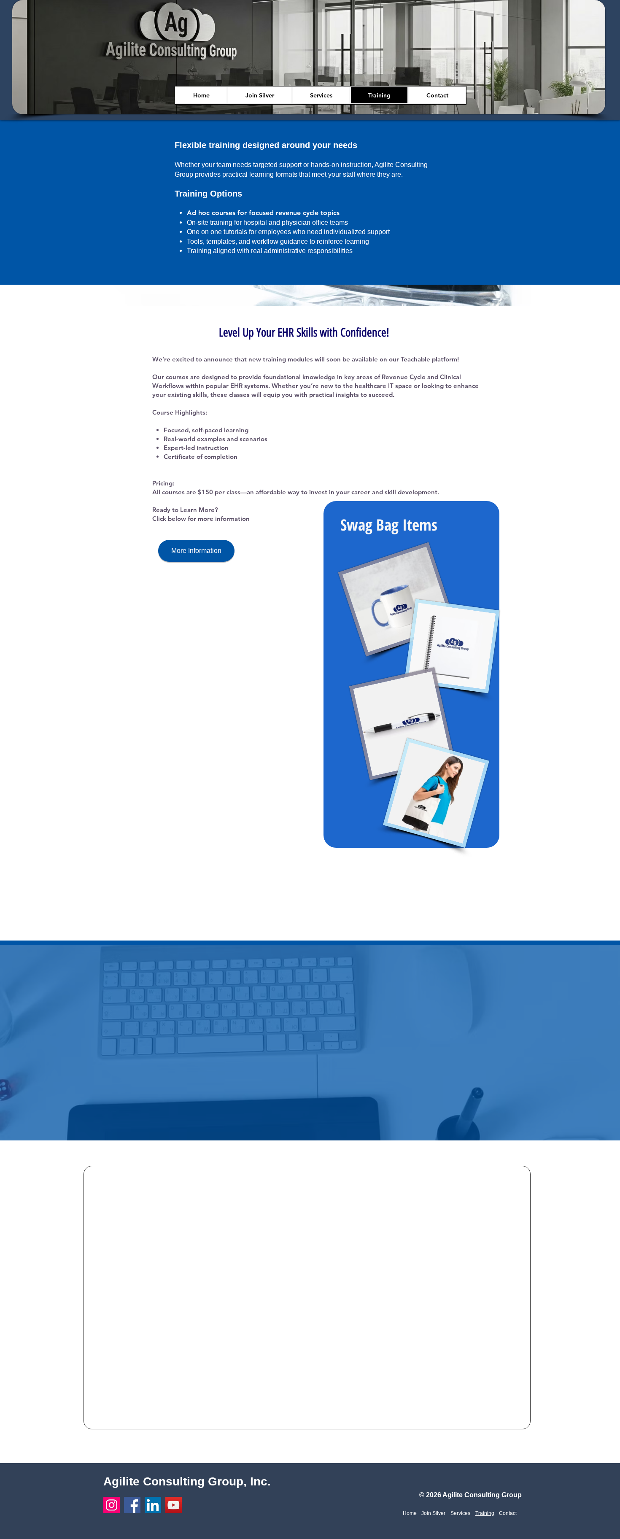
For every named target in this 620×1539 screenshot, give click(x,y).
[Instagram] (111, 1505)
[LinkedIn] (153, 1505)
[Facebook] (132, 1505)
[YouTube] (173, 1505)
